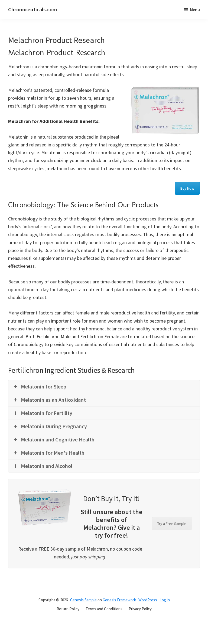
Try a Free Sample (171, 523)
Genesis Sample (83, 599)
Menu (195, 9)
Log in (165, 599)
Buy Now (187, 188)
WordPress (147, 599)
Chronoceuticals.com (32, 9)
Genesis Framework (119, 599)
